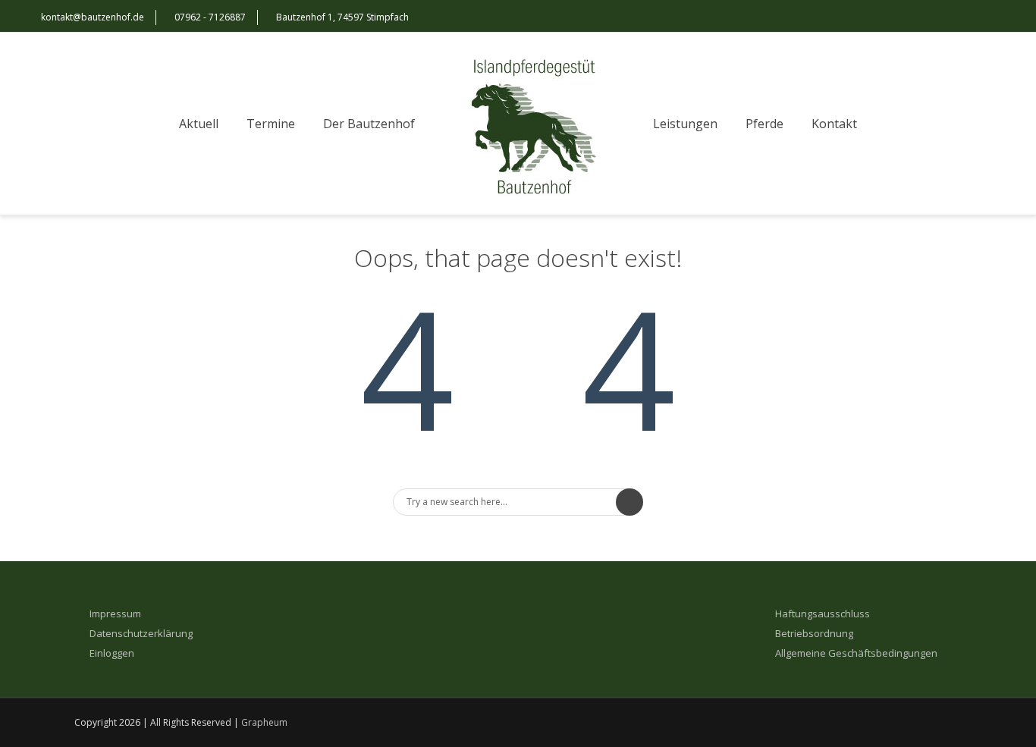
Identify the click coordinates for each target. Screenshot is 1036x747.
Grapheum (264, 722)
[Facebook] (960, 17)
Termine (270, 123)
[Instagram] (990, 17)
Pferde (764, 123)
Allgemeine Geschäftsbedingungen (856, 653)
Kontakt (834, 123)
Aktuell (198, 123)
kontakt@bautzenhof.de (92, 17)
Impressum (115, 613)
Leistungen (685, 123)
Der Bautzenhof (369, 123)
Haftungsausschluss (822, 613)
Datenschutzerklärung (141, 633)
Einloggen (111, 653)
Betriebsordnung (814, 633)
